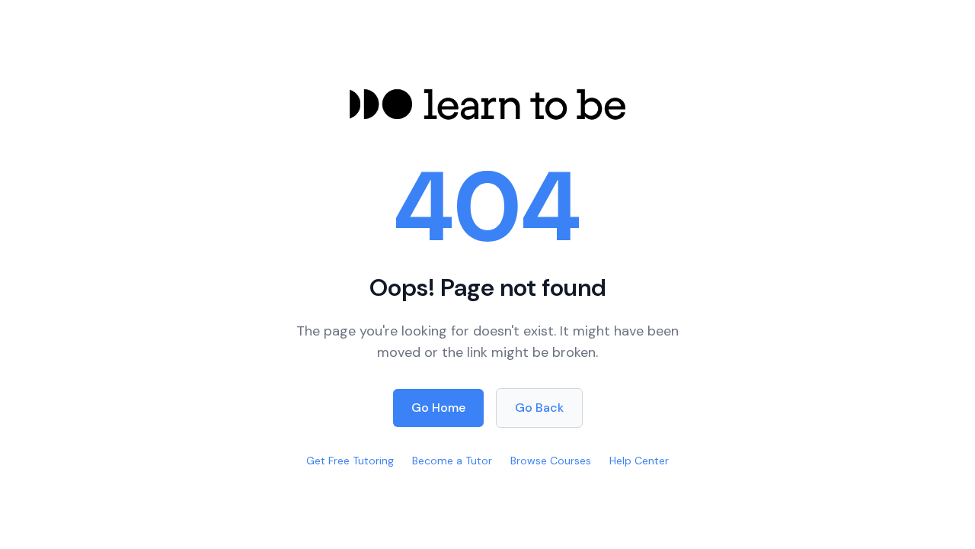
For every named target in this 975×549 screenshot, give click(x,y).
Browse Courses (550, 460)
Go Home (438, 408)
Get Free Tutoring (350, 460)
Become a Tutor (452, 460)
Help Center (639, 460)
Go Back (539, 408)
